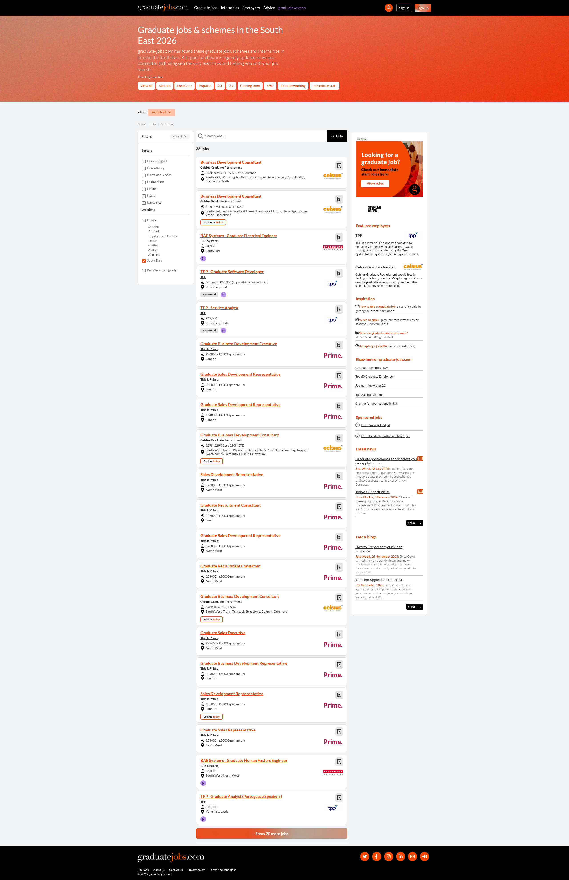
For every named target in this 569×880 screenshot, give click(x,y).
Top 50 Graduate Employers (374, 376)
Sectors (164, 85)
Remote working (293, 85)
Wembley (154, 254)
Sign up (423, 8)
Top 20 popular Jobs (369, 394)
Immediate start (324, 85)
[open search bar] (389, 8)
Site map (143, 870)
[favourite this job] (339, 165)
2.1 (220, 85)
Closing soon (250, 85)
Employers (251, 7)
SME (270, 85)
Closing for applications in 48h (376, 403)
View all (146, 85)
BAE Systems (209, 241)
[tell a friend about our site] (412, 856)
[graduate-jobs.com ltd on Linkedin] (400, 856)
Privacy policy (196, 870)
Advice (269, 7)
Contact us (176, 870)
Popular (205, 85)
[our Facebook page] (376, 856)
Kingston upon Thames (162, 236)
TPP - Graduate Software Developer (385, 436)
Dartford (153, 231)
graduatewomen (292, 7)
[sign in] (424, 856)
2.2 (231, 85)
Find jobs (337, 136)
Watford (153, 250)
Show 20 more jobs (271, 833)
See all (412, 523)
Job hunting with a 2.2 (370, 385)
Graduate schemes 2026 (372, 367)
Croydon (153, 226)
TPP (203, 277)
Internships (230, 7)
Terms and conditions (222, 870)
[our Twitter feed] (364, 856)
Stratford (153, 245)
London (152, 240)
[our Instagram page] (388, 856)
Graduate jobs (205, 7)
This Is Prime (209, 349)
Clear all (177, 136)
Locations (184, 85)
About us (159, 870)
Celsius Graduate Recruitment (221, 167)
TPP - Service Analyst (375, 425)
